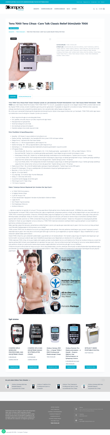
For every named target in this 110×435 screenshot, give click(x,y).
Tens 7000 (96, 52)
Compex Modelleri (46, 8)
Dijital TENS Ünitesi (81, 48)
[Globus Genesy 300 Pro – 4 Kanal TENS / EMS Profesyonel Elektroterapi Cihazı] (55, 334)
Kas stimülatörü (85, 50)
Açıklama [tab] (13, 96)
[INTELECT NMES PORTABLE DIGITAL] (93, 334)
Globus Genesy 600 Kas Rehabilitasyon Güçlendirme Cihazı (19, 386)
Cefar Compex (55, 407)
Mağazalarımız (86, 2)
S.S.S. (99, 2)
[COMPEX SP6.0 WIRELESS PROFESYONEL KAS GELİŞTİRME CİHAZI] (17, 334)
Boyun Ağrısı (78, 47)
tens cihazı (65, 55)
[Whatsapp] (4, 431)
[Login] (96, 9)
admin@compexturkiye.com (87, 421)
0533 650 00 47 (83, 416)
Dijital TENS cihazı (67, 48)
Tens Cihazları (13, 28)
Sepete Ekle (14, 367)
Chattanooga (89, 47)
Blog (68, 8)
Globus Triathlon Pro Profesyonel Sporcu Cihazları (44, 386)
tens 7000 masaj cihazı (76, 53)
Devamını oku (52, 367)
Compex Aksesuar (59, 8)
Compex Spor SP (13, 359)
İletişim (103, 2)
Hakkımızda (79, 2)
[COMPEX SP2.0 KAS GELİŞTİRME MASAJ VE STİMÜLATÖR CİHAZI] (36, 334)
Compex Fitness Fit (55, 414)
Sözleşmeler (94, 2)
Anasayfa (36, 8)
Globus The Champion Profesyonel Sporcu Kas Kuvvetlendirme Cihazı (70, 386)
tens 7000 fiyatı (62, 53)
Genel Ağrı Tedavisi (72, 50)
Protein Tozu (55, 420)
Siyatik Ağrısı (88, 52)
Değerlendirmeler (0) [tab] (25, 96)
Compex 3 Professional (55, 411)
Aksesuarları (69, 47)
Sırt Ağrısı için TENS (76, 52)
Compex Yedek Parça (55, 418)
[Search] (94, 9)
